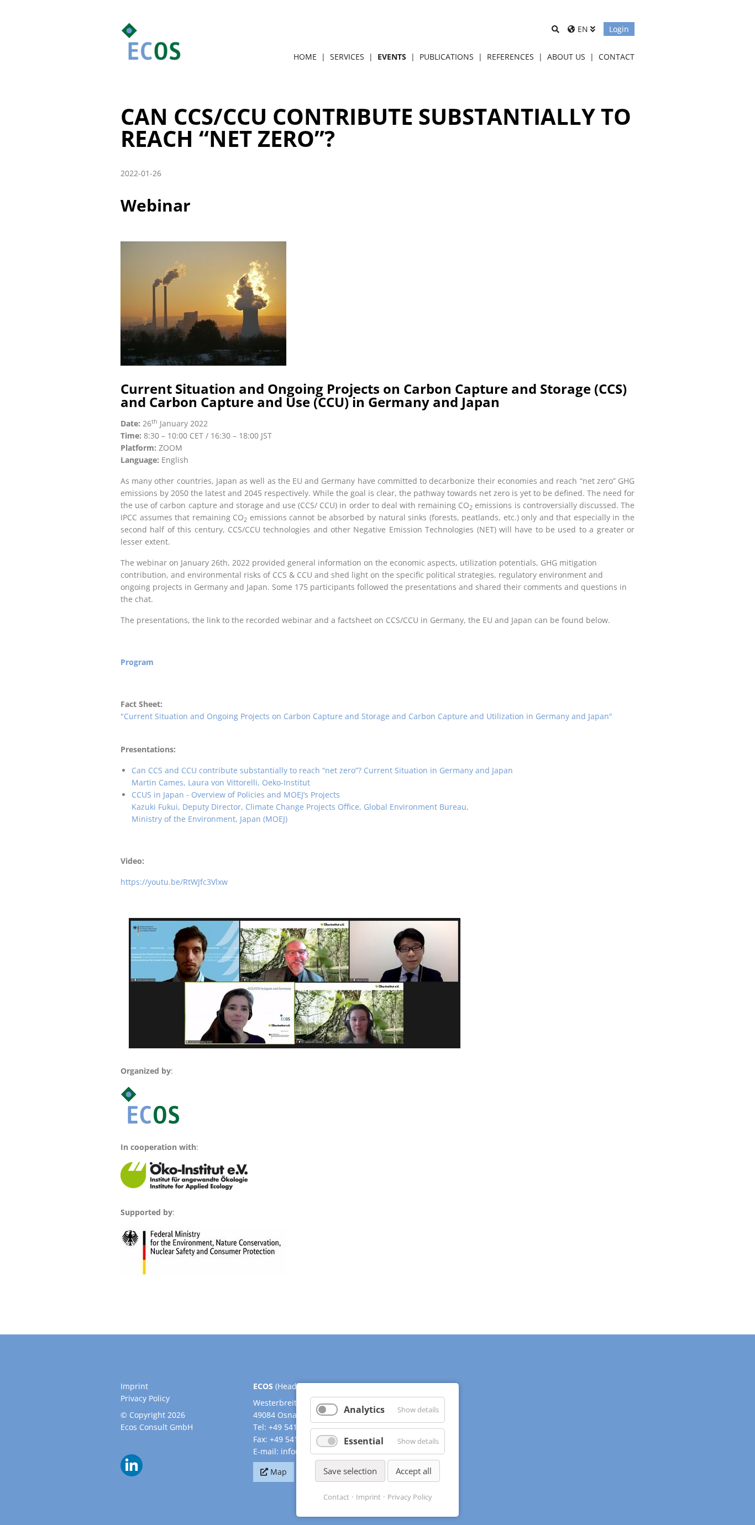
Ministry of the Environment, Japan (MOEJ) (209, 819)
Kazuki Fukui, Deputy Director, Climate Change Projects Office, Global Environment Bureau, (300, 806)
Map (278, 1471)
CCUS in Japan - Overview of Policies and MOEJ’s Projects (236, 794)
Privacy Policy (145, 1398)
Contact (336, 1497)
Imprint (134, 1386)
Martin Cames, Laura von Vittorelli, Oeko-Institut (221, 782)
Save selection (350, 1470)
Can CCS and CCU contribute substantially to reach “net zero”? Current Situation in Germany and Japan (322, 770)
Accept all (414, 1470)
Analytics (364, 1409)
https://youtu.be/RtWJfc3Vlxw (174, 882)
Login (619, 29)
